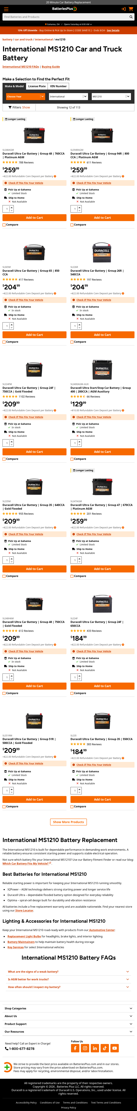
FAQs (21, 67)
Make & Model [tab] (14, 86)
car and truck (24, 39)
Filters (17, 107)
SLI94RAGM (77, 149)
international (44, 39)
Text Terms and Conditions (106, 1102)
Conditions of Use (50, 1102)
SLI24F (74, 618)
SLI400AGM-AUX (80, 384)
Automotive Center (102, 930)
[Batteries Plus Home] (65, 9)
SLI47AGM (76, 501)
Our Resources (14, 1031)
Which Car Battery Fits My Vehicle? (26, 863)
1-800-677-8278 (21, 1049)
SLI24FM (7, 384)
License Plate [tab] (37, 86)
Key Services (16, 947)
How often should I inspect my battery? (34, 987)
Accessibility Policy (26, 1102)
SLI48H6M (8, 618)
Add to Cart (34, 218)
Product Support (16, 1024)
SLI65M (7, 267)
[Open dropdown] (55, 176)
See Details (113, 30)
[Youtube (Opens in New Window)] (114, 1048)
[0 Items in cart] (130, 9)
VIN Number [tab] (58, 86)
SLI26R (74, 267)
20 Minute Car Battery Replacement (68, 2)
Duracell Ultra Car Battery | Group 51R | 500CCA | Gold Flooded (29, 741)
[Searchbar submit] (131, 17)
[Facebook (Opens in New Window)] (75, 1048)
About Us (11, 1016)
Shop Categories (15, 1008)
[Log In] (123, 9)
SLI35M (7, 501)
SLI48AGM (8, 149)
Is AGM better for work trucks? (28, 979)
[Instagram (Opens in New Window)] (85, 1048)
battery (7, 39)
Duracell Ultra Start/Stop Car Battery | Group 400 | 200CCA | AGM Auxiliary (101, 389)
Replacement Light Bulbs (24, 936)
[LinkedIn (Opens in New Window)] (95, 1048)
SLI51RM (7, 735)
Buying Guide (51, 67)
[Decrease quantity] (12, 210)
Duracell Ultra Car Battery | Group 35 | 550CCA (101, 739)
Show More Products (68, 822)
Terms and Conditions (75, 1102)
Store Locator (24, 910)
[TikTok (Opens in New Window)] (105, 1048)
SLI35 (74, 735)
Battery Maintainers (21, 942)
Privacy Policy (68, 1107)
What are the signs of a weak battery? (33, 971)
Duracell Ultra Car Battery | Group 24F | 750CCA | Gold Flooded (29, 389)
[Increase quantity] (12, 207)
